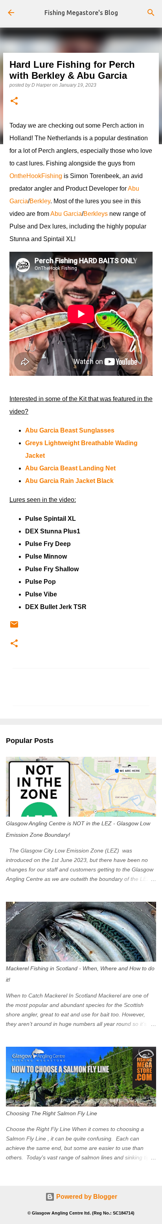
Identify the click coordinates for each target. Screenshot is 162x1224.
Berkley (39, 201)
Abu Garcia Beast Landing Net (70, 468)
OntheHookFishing (35, 176)
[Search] (151, 12)
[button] (14, 101)
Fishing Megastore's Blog (81, 12)
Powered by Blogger (86, 1196)
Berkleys (95, 213)
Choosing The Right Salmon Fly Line (51, 1113)
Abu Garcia (66, 213)
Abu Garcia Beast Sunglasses (69, 430)
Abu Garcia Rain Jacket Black (69, 480)
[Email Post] (14, 627)
